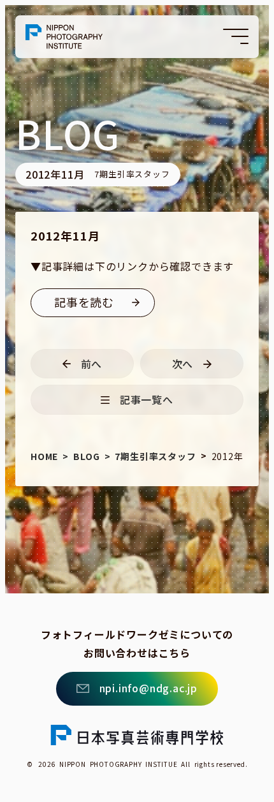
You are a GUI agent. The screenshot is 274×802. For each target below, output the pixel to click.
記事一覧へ (146, 399)
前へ (92, 363)
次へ (183, 363)
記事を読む (84, 301)
